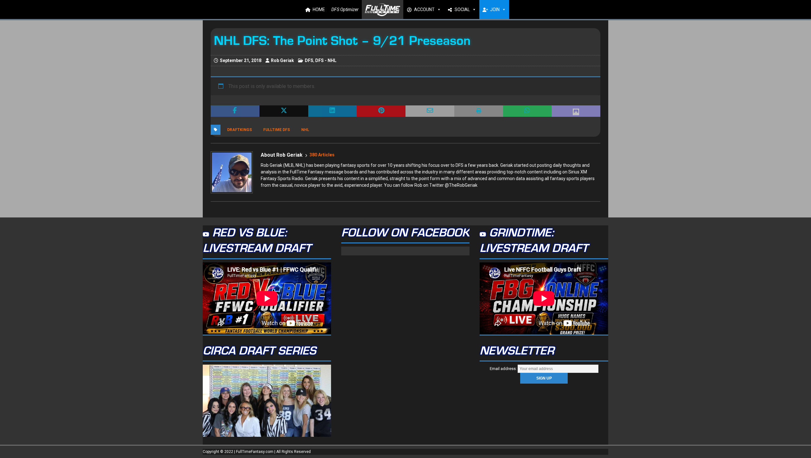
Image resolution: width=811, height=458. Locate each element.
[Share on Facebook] (235, 111)
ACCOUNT (424, 9)
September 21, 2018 (240, 60)
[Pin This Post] (381, 111)
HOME (319, 9)
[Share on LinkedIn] (332, 111)
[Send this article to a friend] (430, 111)
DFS (309, 60)
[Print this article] (478, 111)
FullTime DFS (276, 130)
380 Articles (322, 154)
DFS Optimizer (345, 9)
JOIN (495, 9)
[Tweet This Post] (283, 111)
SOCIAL (462, 9)
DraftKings (239, 130)
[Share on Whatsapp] (527, 111)
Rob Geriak (282, 60)
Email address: (504, 368)
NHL (305, 130)
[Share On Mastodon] (576, 111)
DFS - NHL (325, 60)
